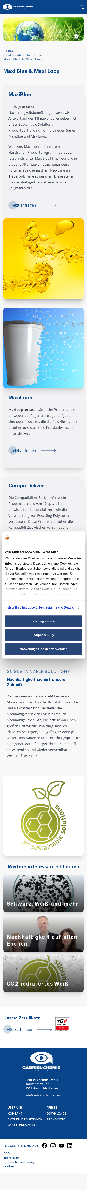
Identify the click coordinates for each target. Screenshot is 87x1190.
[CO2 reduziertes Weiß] (43, 977)
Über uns (15, 1107)
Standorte (55, 1119)
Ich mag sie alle (43, 621)
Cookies (8, 1166)
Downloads (56, 1113)
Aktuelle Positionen (25, 1119)
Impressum (11, 1158)
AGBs (7, 1153)
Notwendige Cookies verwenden (43, 649)
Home (8, 51)
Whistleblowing (21, 1125)
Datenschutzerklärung (19, 1162)
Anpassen (41, 635)
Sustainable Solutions (23, 55)
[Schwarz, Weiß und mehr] (43, 897)
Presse (51, 1107)
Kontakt (15, 1113)
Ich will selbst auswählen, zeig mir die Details (40, 607)
